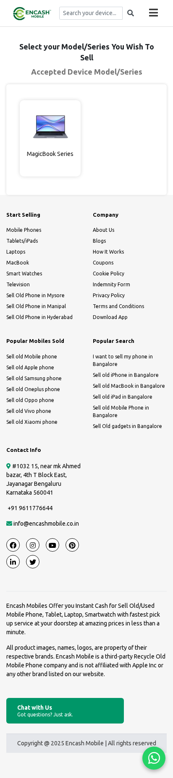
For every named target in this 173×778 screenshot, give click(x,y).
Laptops (15, 251)
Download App (110, 317)
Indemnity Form (111, 284)
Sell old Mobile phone (31, 356)
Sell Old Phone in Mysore (35, 295)
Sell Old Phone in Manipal (36, 306)
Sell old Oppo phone (30, 400)
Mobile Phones (23, 230)
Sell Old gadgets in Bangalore (127, 426)
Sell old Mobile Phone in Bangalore (121, 411)
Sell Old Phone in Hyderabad (39, 317)
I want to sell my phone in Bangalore (123, 360)
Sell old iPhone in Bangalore (126, 375)
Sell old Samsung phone (34, 378)
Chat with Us (45, 710)
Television (18, 284)
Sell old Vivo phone (28, 411)
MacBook (17, 262)
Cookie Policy (108, 273)
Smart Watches (24, 273)
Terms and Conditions (118, 306)
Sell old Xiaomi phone (32, 422)
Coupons (103, 262)
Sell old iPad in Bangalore (122, 396)
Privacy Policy (109, 295)
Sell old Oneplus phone (33, 389)
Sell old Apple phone (30, 367)
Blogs (99, 241)
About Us (103, 230)
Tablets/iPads (22, 241)
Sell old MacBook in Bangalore (129, 386)
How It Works (108, 251)
